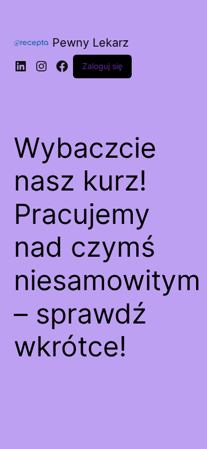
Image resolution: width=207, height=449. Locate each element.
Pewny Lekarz (90, 43)
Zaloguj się (102, 66)
